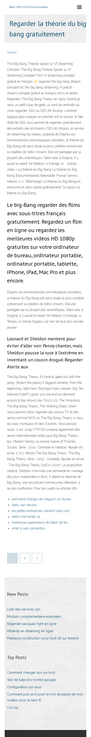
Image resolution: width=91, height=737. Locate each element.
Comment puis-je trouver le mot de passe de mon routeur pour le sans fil (45, 697)
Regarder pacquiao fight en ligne (31, 624)
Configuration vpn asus (24, 687)
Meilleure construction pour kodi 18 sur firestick (43, 638)
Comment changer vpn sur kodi (31, 672)
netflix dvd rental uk (26, 516)
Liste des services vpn (23, 609)
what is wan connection (28, 528)
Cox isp (12, 707)
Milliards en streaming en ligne (30, 631)
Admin (12, 52)
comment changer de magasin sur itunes (41, 499)
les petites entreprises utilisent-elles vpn (41, 511)
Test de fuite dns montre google (31, 680)
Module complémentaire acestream (34, 616)
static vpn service (24, 505)
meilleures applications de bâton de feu (40, 522)
